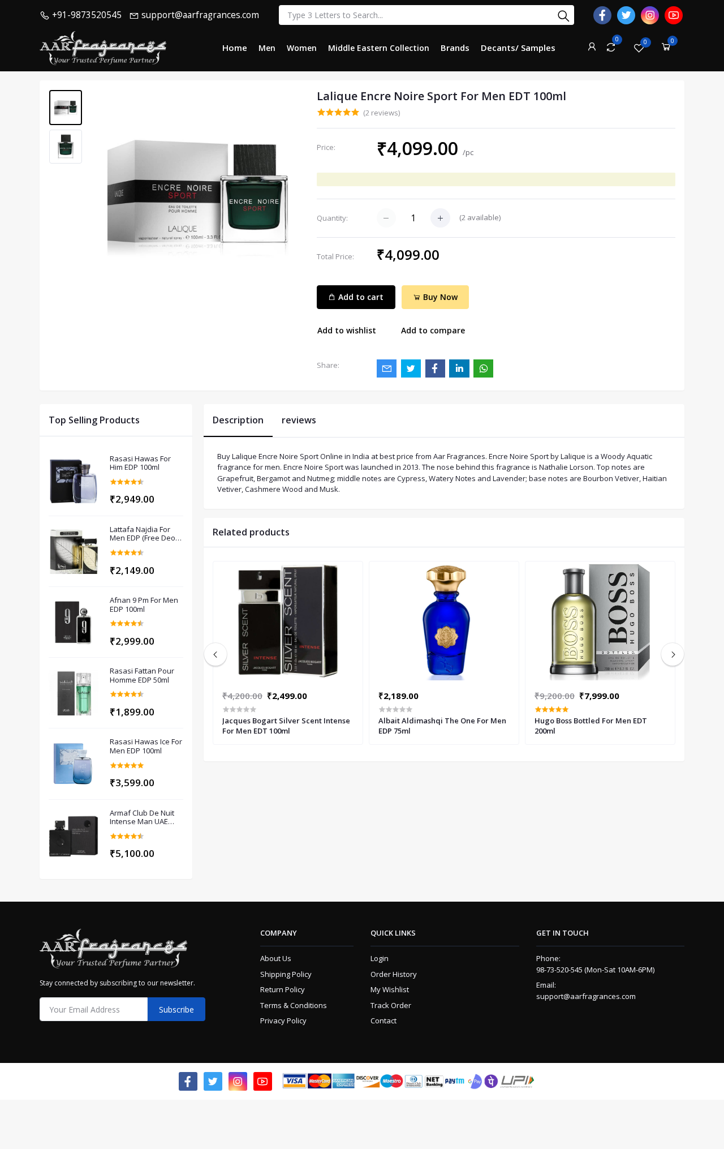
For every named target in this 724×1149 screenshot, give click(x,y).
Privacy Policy (283, 1020)
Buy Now (439, 296)
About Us (275, 958)
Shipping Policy (286, 974)
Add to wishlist (346, 330)
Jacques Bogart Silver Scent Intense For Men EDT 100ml (286, 725)
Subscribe (176, 1009)
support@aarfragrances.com (586, 996)
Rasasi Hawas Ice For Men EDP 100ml (146, 746)
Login (379, 958)
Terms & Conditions (293, 1005)
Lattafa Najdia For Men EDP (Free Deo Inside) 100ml (142, 534)
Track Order (390, 1005)
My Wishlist (389, 989)
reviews (299, 420)
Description (238, 420)
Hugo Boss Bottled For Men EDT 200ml (591, 725)
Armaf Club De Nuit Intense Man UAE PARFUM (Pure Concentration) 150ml (146, 817)
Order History (393, 974)
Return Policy (282, 989)
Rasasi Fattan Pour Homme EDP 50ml (142, 675)
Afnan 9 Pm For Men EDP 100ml (144, 605)
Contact (383, 1020)
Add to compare (433, 330)
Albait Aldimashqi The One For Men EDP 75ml (442, 725)
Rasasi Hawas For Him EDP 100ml (140, 463)
